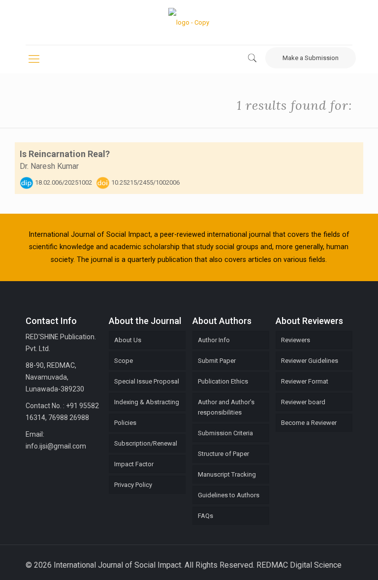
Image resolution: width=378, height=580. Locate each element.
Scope (123, 360)
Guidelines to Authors (228, 495)
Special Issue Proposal (146, 381)
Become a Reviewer (309, 422)
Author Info (214, 340)
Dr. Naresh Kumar (49, 166)
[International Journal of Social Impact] (188, 22)
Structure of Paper (223, 453)
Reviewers (295, 340)
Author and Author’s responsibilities (226, 407)
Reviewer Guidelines (309, 360)
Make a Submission (311, 58)
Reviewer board (303, 402)
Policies (125, 422)
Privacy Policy (133, 484)
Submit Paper (217, 360)
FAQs (205, 515)
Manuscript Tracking (227, 474)
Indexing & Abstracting (146, 402)
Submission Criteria (225, 433)
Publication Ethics (223, 381)
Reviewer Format (304, 381)
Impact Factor (134, 464)
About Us (127, 340)
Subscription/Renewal (145, 443)
